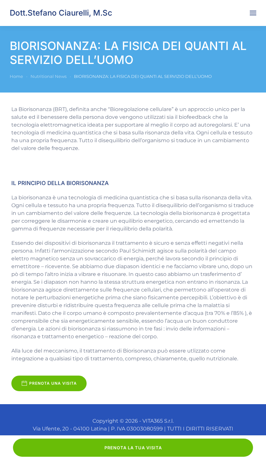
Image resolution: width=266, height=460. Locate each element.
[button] (253, 13)
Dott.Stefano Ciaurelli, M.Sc (61, 13)
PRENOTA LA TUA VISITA (133, 447)
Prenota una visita (53, 383)
